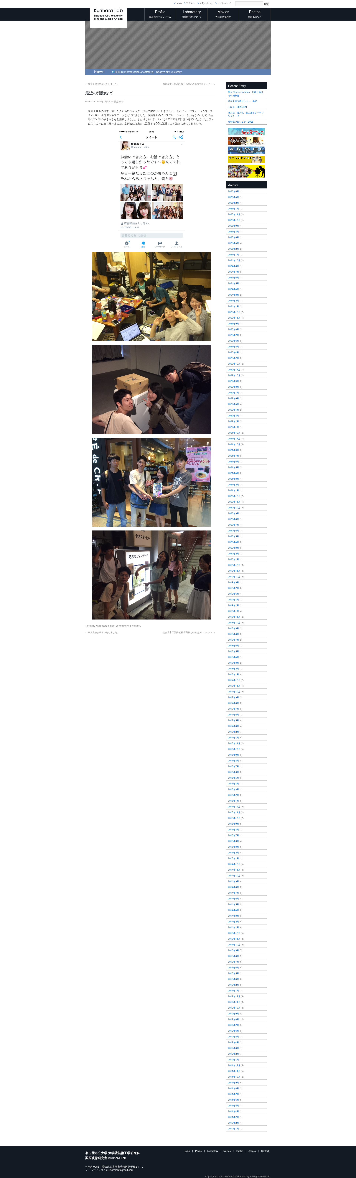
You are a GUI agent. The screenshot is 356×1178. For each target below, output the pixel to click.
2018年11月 (234, 616)
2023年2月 (233, 357)
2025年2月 (233, 248)
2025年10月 (234, 219)
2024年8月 (233, 265)
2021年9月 (233, 449)
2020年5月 (233, 536)
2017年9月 (233, 697)
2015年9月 (233, 823)
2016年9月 (233, 754)
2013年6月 (233, 967)
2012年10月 (234, 1007)
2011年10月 (234, 1076)
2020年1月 (233, 559)
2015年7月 (233, 835)
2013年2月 (233, 984)
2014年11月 (234, 869)
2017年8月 (233, 702)
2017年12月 (234, 679)
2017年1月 (233, 737)
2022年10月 (234, 375)
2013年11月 (234, 938)
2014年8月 (233, 886)
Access (252, 1150)
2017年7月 (233, 708)
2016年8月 (233, 760)
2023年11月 (234, 317)
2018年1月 (233, 674)
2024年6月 (233, 277)
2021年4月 (233, 472)
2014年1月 (233, 927)
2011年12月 (234, 1065)
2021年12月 (234, 432)
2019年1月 (233, 610)
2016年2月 (233, 794)
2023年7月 (233, 334)
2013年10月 (234, 944)
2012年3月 (233, 1047)
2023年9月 (233, 323)
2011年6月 (233, 1099)
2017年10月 (234, 691)
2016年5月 (233, 777)
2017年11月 (234, 685)
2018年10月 (234, 622)
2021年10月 (234, 444)
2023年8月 (233, 329)
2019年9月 (233, 582)
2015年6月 (233, 840)
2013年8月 (233, 955)
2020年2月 (233, 553)
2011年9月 (233, 1082)
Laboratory (212, 1150)
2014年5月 (233, 904)
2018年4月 (233, 656)
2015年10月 (234, 817)
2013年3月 (233, 978)
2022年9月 (233, 380)
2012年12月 (234, 996)
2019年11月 (234, 570)
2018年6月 (233, 645)
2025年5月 (233, 242)
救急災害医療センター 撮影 (242, 101)
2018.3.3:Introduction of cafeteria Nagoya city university (148, 72)
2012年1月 (233, 1059)
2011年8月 (233, 1088)
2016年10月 (234, 748)
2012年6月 (233, 1030)
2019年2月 (233, 605)
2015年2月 (233, 852)
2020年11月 (234, 501)
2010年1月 (233, 1128)
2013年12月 (234, 932)
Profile (198, 1150)
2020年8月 (233, 518)
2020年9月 (233, 513)
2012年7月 (233, 1024)
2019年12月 (234, 564)
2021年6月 (233, 461)
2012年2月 (233, 1053)
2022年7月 (233, 392)
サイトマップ (224, 3)
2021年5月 (233, 467)
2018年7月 (233, 639)
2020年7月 (233, 524)
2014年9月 (233, 881)
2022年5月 (233, 403)
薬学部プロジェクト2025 (240, 121)
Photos (239, 1150)
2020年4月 (233, 541)
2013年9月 (233, 950)
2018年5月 (233, 651)
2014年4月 (233, 909)
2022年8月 (233, 386)
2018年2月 (233, 668)
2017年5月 (233, 720)
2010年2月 (233, 1122)
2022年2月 (233, 421)
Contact (265, 1150)
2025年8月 (233, 231)
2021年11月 (234, 438)
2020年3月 (233, 547)
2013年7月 (233, 961)
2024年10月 (234, 260)
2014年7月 (233, 892)
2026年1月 (233, 208)
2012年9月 (233, 1013)
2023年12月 (234, 311)
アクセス (190, 3)
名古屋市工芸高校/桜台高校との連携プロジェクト (189, 83)
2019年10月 (234, 576)
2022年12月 (234, 363)
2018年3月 (233, 662)
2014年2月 (233, 921)
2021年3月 (233, 478)
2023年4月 (233, 352)
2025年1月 (233, 254)
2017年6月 (233, 714)
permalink (135, 625)
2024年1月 (233, 306)
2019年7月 (233, 587)
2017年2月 (233, 731)
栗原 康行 (118, 101)
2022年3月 (233, 415)
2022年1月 (233, 426)
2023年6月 (233, 340)
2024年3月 (233, 294)
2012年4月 (233, 1042)
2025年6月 (233, 237)
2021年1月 (233, 490)
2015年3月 (233, 846)
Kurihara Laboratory (239, 1176)
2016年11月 (234, 743)
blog (112, 625)
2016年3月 (233, 789)
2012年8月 (233, 1019)
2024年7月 (233, 271)
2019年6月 (233, 593)
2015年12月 (234, 806)
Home (179, 3)
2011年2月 (233, 1116)
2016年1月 (233, 800)
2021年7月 (233, 455)
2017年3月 (233, 725)
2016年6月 (233, 771)
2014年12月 (234, 863)
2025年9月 (233, 225)
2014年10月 (234, 875)
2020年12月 (234, 495)
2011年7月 (233, 1093)
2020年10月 (234, 507)
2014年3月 (233, 915)
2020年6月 (233, 530)
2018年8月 (233, 633)
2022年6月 (233, 398)
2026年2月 (233, 202)
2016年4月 (233, 783)
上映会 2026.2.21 (237, 106)
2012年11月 (234, 1001)
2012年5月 (233, 1036)
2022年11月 (234, 369)
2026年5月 (233, 196)
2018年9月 (233, 628)
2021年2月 (233, 484)
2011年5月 (233, 1105)
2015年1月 (233, 858)
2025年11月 (234, 214)
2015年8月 (233, 829)
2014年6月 (233, 898)
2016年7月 (233, 766)
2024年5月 (233, 283)
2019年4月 (233, 599)
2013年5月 (233, 973)
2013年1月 (233, 990)
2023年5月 (233, 346)
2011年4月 (233, 1111)
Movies (227, 1150)
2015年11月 (234, 812)
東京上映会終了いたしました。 (102, 83)
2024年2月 (233, 300)
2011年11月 (234, 1070)
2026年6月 (233, 191)
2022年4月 (233, 409)
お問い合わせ (206, 3)
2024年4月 (233, 288)
